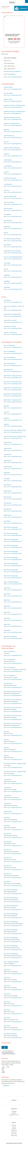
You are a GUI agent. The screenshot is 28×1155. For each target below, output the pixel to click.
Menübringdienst (8, 220)
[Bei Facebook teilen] (6, 1047)
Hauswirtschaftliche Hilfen (10, 196)
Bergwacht (6, 406)
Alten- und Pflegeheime (9, 345)
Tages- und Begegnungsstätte (11, 581)
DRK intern (14, 1133)
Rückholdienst (7, 521)
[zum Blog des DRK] (20, 1146)
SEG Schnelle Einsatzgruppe (11, 527)
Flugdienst (6, 172)
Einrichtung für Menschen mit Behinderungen (15, 430)
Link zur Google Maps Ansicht (14, 77)
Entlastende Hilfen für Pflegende (12, 147)
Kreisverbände (5, 7)
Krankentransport (8, 208)
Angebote (14, 1111)
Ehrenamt (6, 141)
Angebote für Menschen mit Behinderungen (14, 105)
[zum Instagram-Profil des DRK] (13, 1146)
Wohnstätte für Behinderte (10, 636)
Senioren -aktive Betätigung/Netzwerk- (13, 257)
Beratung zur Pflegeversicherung (12, 123)
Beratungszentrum (8, 369)
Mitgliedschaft (7, 226)
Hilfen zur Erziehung (9, 202)
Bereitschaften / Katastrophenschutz (13, 375)
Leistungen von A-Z (14, 1114)
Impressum (14, 1130)
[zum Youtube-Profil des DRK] (17, 1146)
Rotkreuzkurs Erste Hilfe (10, 326)
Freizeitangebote (8, 184)
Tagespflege (7, 275)
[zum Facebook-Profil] (7, 1146)
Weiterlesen (6, 1085)
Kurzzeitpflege (7, 214)
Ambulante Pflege (8, 87)
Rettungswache (7, 484)
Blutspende (6, 129)
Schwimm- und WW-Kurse (10, 332)
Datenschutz (14, 1135)
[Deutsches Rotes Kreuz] (4, 3)
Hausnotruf (6, 190)
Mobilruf (6, 232)
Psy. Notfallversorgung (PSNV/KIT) (12, 238)
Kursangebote (7, 300)
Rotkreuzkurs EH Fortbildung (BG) (12, 314)
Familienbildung (8, 160)
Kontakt (14, 1127)
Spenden (6, 269)
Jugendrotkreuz (8, 442)
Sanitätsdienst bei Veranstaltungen (12, 250)
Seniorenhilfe (7, 263)
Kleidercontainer (8, 466)
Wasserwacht (7, 588)
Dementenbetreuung (9, 135)
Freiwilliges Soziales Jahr (10, 178)
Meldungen (5, 1077)
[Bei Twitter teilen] (3, 1047)
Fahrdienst (6, 153)
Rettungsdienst (7, 244)
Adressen (7, 6)
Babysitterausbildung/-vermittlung (12, 117)
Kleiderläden (7, 472)
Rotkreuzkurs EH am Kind (10, 320)
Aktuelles (14, 1113)
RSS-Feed (14, 1132)
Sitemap (14, 1128)
